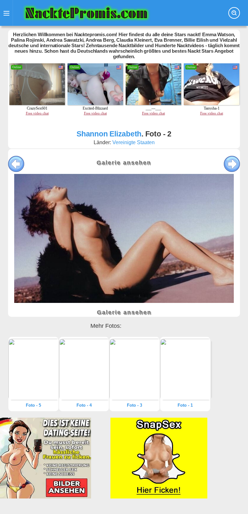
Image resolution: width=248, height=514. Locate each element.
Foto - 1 (185, 405)
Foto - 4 (84, 405)
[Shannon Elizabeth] (33, 369)
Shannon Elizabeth (109, 134)
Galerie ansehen (124, 162)
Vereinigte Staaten (133, 142)
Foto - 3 (134, 405)
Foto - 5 (33, 405)
